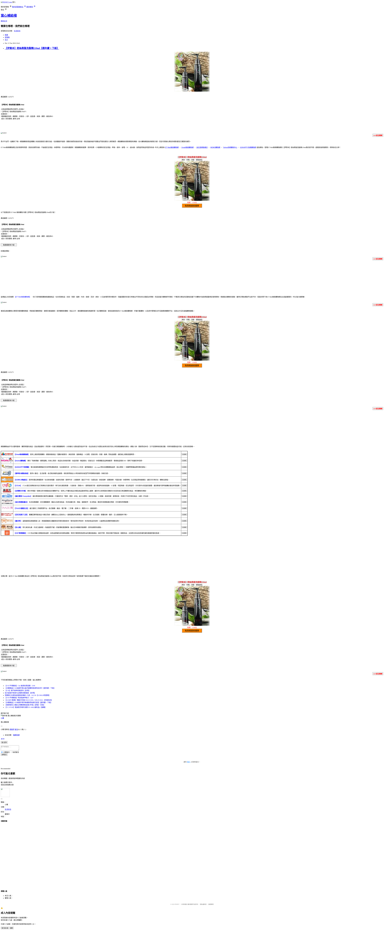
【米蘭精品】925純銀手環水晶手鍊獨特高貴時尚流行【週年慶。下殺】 (30, 688)
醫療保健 (16, 735)
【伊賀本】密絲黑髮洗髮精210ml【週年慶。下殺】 (32, 48)
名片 (6, 40)
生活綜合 (17, 31)
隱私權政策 (203, 904)
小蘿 (2, 718)
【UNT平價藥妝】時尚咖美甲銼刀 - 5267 (19, 698)
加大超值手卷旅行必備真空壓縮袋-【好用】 (20, 693)
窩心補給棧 (9, 15)
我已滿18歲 (5, 928)
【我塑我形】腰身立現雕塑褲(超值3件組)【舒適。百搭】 (25, 705)
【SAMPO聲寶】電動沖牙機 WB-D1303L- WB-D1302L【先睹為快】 (29, 700)
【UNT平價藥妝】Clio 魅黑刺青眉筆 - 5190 (20, 686)
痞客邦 (12, 729)
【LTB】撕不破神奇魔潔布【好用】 (17, 690)
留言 (16, 729)
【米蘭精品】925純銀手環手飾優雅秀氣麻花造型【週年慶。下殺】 (28, 702)
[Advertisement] (192, 278)
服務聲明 (211, 904)
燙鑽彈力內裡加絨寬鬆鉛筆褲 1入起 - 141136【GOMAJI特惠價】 (27, 695)
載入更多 (4, 742)
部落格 (7, 37)
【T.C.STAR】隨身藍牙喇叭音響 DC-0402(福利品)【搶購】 (25, 707)
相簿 (6, 35)
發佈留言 (4, 754)
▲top (2, 738)
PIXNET (177, 904)
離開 (11, 928)
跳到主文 (4, 21)
